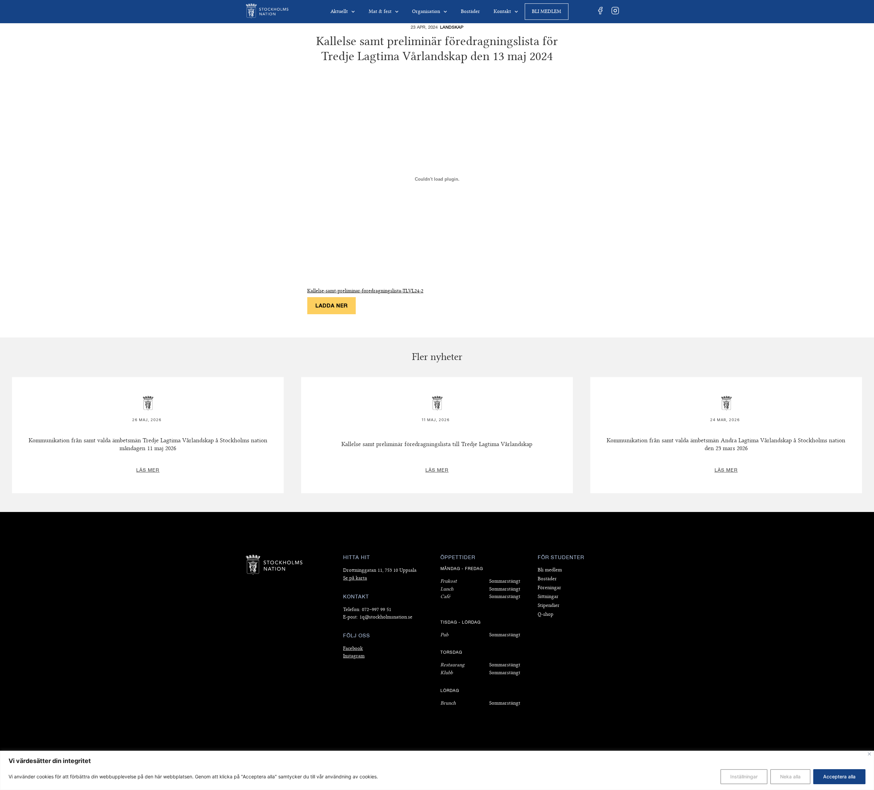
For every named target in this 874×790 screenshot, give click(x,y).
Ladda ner (331, 305)
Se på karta (355, 578)
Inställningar (744, 776)
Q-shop (545, 614)
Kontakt (502, 11)
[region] (437, 770)
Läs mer (148, 381)
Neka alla (790, 776)
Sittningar (548, 596)
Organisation (426, 11)
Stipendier (549, 605)
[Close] (869, 754)
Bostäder (470, 11)
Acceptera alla (839, 776)
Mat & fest (380, 11)
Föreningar (549, 588)
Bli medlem (546, 11)
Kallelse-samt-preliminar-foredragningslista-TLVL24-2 (365, 291)
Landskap (452, 27)
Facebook (353, 648)
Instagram (354, 656)
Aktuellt (339, 11)
